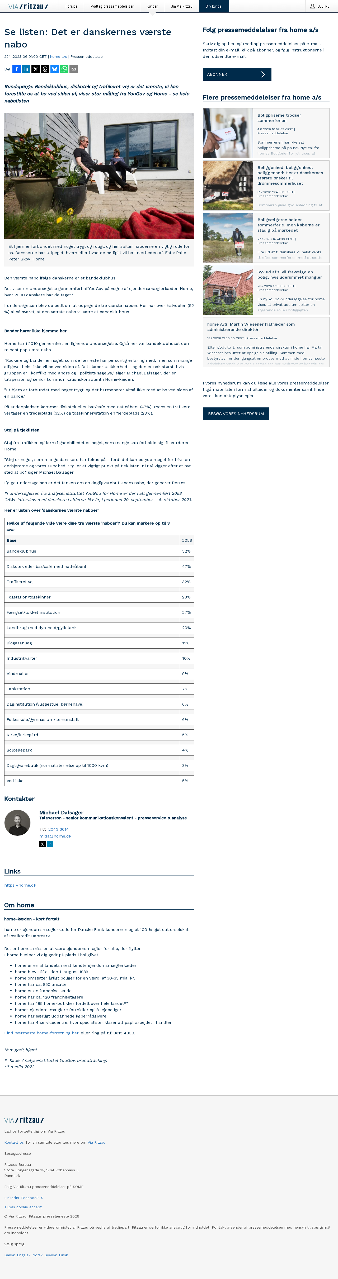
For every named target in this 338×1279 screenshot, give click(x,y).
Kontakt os (14, 1142)
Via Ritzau (96, 1142)
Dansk (9, 1255)
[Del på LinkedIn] (26, 69)
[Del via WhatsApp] (64, 69)
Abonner (217, 74)
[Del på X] (35, 69)
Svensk (51, 1255)
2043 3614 (58, 829)
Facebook (30, 1198)
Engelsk (23, 1255)
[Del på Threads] (45, 69)
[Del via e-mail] (73, 69)
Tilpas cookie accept (23, 1207)
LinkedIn (11, 1198)
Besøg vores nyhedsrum (236, 413)
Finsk (63, 1255)
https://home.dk (20, 885)
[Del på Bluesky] (54, 69)
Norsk (37, 1255)
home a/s (58, 56)
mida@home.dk (55, 836)
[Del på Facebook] (16, 69)
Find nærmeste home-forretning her (41, 1032)
